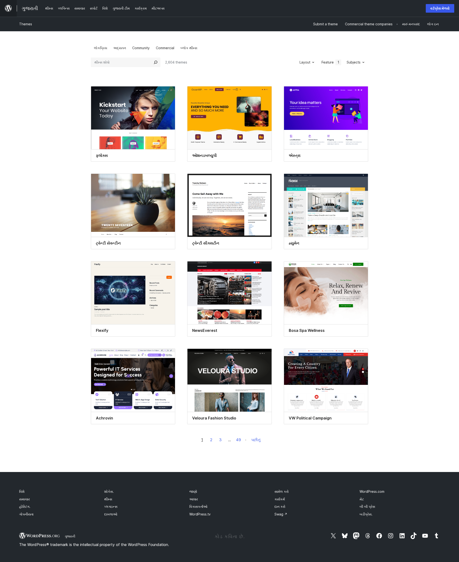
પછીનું (256, 439)
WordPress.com (372, 491)
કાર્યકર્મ (279, 499)
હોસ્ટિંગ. (24, 506)
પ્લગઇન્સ (110, 506)
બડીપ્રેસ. (366, 514)
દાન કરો (279, 506)
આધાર (193, 499)
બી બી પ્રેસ (367, 506)
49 (238, 439)
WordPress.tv (200, 514)
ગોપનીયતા (26, 514)
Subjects (354, 62)
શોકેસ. (109, 491)
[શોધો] (155, 62)
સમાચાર (24, 499)
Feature (330, 62)
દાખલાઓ (110, 514)
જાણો (193, 491)
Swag (280, 514)
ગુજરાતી (70, 536)
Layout (305, 62)
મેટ (362, 499)
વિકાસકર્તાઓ (198, 506)
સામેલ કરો (281, 491)
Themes (25, 24)
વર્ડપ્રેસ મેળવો (440, 8)
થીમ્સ (108, 499)
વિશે (22, 491)
